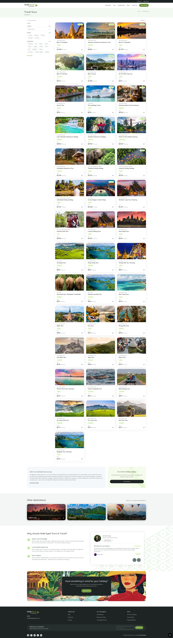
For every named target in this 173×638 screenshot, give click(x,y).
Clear (50, 26)
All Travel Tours (146, 11)
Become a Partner (101, 617)
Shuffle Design (142, 635)
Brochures (70, 617)
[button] (139, 1)
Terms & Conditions (132, 614)
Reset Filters (30, 55)
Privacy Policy (130, 617)
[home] (31, 5)
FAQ (69, 614)
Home (139, 11)
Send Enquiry (100, 614)
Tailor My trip (107, 540)
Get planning (127, 481)
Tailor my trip (143, 5)
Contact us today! (34, 482)
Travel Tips (134, 5)
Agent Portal (146, 1)
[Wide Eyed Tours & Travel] (41, 612)
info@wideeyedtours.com (33, 618)
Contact (70, 620)
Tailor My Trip (86, 590)
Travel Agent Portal (101, 620)
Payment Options (131, 620)
